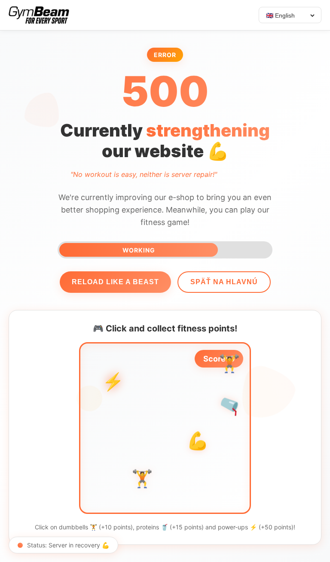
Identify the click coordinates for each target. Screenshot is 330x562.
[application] (165, 428)
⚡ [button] (113, 381)
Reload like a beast (115, 282)
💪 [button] (197, 441)
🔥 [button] (156, 398)
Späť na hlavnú (224, 282)
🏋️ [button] (229, 364)
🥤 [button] (230, 404)
